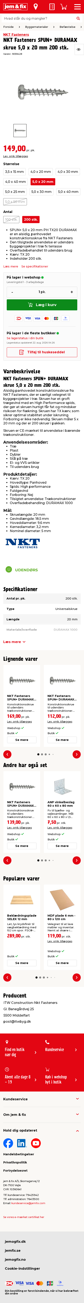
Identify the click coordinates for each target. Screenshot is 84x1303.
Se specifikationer (34, 266)
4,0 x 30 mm (67, 172)
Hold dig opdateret (20, 1130)
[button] (38, 754)
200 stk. (31, 219)
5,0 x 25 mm (15, 192)
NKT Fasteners (16, 35)
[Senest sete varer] (79, 49)
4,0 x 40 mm (15, 182)
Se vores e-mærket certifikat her (23, 1217)
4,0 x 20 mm (40, 172)
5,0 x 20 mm (42, 182)
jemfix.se (13, 1251)
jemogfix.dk (15, 1242)
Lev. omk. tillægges (15, 156)
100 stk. (11, 219)
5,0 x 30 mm (41, 192)
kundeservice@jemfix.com (28, 1203)
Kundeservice (15, 1099)
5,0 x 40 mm (68, 192)
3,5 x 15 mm (14, 172)
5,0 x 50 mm (15, 202)
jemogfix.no (15, 1260)
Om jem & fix (14, 1115)
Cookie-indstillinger (22, 1269)
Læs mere (10, 266)
